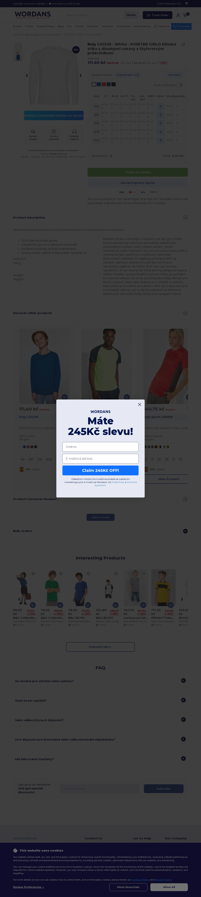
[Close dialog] (139, 404)
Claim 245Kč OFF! (100, 470)
